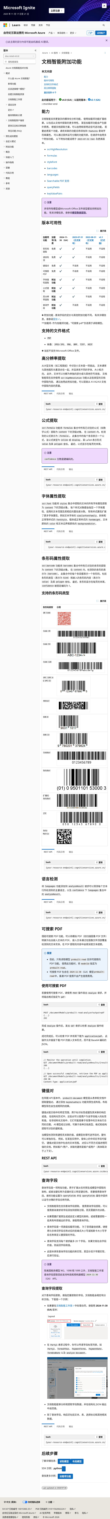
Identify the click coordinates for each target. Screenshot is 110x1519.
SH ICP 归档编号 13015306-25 (16, 1509)
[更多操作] (105, 53)
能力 (46, 76)
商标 (35, 1517)
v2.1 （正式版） (102, 240)
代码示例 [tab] (61, 393)
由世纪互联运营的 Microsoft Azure (18, 1513)
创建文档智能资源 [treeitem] (16, 94)
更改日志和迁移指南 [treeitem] (17, 125)
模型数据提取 (79, 212)
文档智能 (65, 52)
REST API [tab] (48, 393)
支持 (58, 180)
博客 (67, 1513)
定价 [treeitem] (10, 109)
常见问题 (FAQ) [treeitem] (15, 130)
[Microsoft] (5, 25)
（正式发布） (77, 240)
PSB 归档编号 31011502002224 (50, 1509)
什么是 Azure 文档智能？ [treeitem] (19, 78)
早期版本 (58, 1513)
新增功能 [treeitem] (12, 83)
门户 (91, 32)
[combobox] (19, 56)
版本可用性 (49, 80)
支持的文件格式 (51, 84)
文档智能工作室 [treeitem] (15, 99)
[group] (74, 409)
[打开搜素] (104, 25)
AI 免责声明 (45, 1513)
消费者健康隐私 (9, 1517)
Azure (45, 52)
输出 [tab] (71, 393)
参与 (77, 1513)
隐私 (72, 1509)
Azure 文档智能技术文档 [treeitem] (17, 68)
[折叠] (35, 50)
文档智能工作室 (64, 1305)
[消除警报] (104, 5)
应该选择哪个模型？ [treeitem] (17, 89)
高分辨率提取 (50, 88)
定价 (55, 319)
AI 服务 (54, 52)
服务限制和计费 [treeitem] (15, 115)
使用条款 (26, 1517)
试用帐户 (101, 32)
